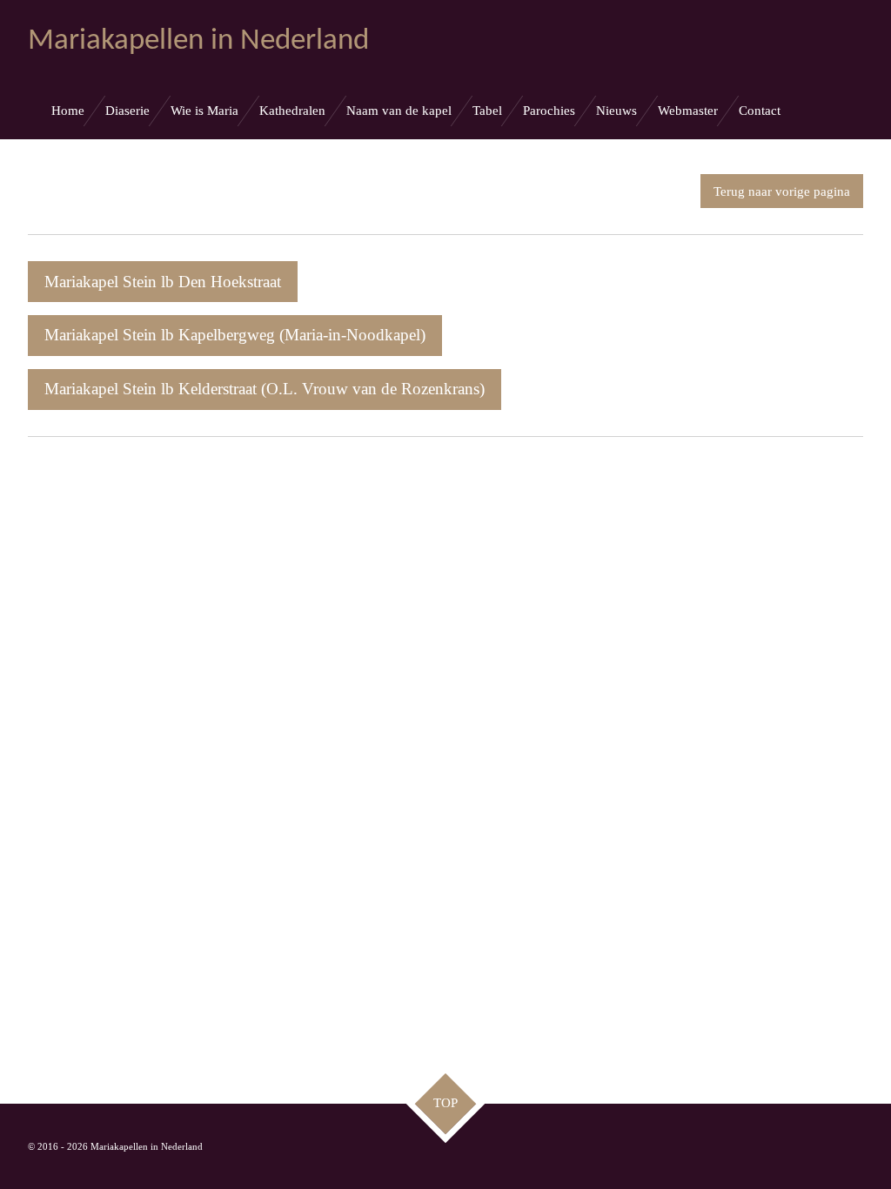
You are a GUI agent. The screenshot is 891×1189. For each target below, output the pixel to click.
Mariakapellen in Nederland (198, 41)
